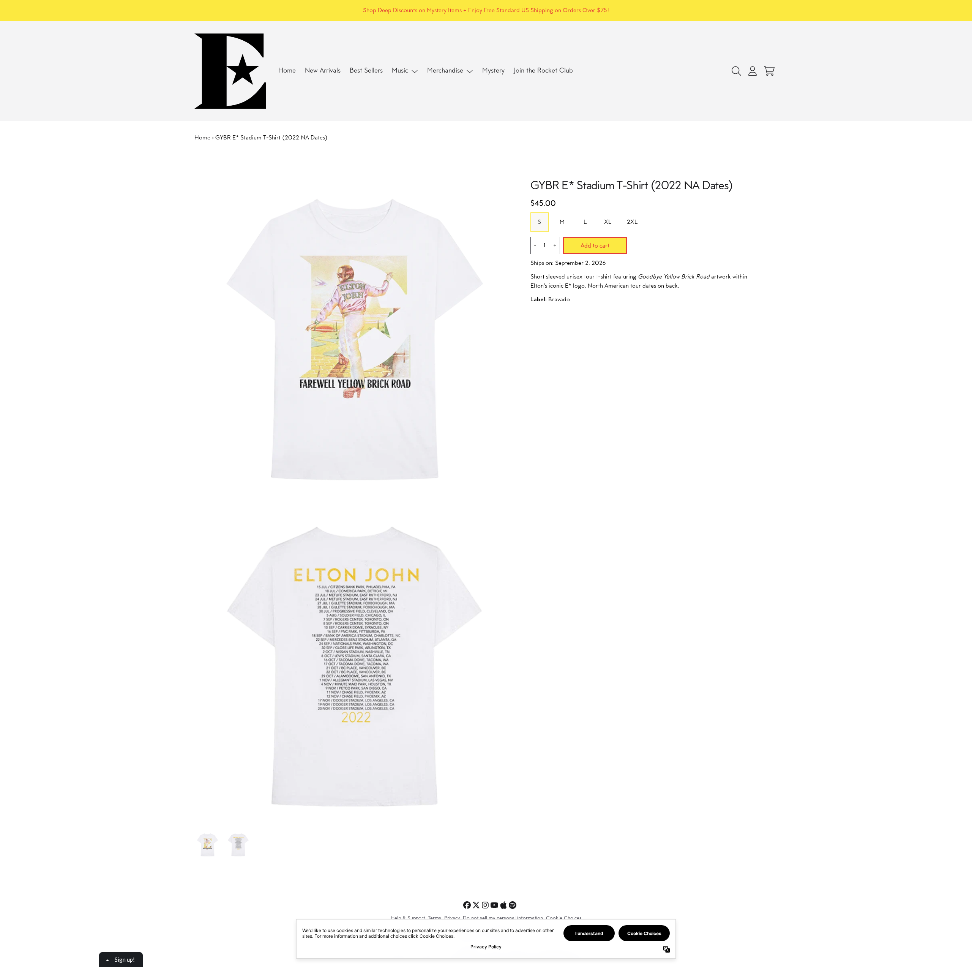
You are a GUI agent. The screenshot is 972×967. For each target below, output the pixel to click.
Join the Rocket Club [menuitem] (543, 71)
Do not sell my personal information (503, 918)
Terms (434, 918)
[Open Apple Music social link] (503, 905)
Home (202, 138)
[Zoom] (354, 339)
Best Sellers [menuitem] (366, 71)
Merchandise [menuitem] (445, 71)
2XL (632, 222)
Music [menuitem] (400, 71)
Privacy (452, 918)
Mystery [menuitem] (493, 71)
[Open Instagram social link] (485, 905)
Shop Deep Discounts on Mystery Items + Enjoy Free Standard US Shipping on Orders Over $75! (486, 11)
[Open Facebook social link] (467, 905)
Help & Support (408, 918)
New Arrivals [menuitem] (323, 71)
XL (607, 222)
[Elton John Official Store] (230, 71)
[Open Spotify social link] (512, 905)
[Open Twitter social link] (476, 905)
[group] (207, 845)
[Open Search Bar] (736, 71)
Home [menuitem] (287, 71)
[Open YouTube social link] (494, 905)
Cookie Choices (564, 918)
